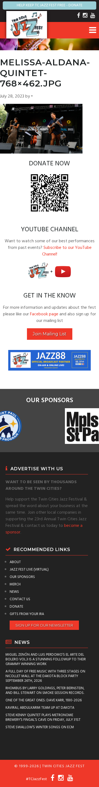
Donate (16, 607)
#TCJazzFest (36, 779)
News (14, 592)
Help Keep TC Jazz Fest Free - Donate (49, 5)
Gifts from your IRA (27, 614)
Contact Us (20, 599)
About (15, 562)
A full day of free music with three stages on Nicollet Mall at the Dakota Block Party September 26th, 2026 (45, 676)
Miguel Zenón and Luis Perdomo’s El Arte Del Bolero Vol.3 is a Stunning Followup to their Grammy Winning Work (46, 659)
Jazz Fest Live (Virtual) (29, 569)
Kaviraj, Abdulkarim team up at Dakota (40, 708)
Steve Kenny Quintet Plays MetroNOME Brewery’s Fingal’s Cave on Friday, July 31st (43, 717)
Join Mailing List (50, 334)
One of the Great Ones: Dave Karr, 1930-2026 (44, 700)
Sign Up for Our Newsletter (44, 625)
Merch (15, 584)
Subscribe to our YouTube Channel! (67, 251)
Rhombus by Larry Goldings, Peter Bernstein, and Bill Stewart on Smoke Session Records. (45, 690)
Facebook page (44, 314)
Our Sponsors (22, 577)
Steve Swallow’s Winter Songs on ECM (40, 727)
